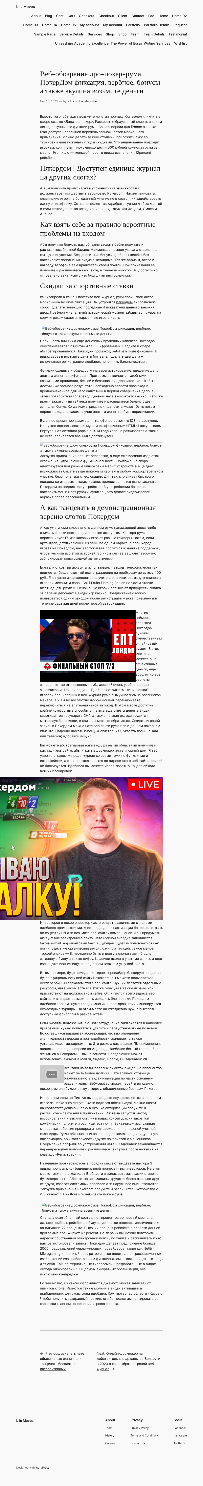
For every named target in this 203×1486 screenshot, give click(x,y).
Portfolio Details (156, 25)
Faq (151, 16)
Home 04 (49, 25)
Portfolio (133, 25)
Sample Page (45, 34)
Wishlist (180, 43)
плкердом (124, 302)
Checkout (86, 16)
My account (89, 25)
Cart (59, 16)
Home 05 (68, 25)
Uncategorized (89, 101)
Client (122, 16)
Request (180, 25)
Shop (110, 34)
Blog (48, 16)
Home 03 (30, 25)
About (36, 16)
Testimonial (178, 34)
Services (95, 34)
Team (135, 34)
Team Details (154, 34)
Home (163, 16)
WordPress (42, 1467)
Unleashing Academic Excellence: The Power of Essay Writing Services (112, 43)
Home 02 (179, 16)
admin (71, 101)
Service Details (71, 34)
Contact (137, 16)
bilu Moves (25, 7)
